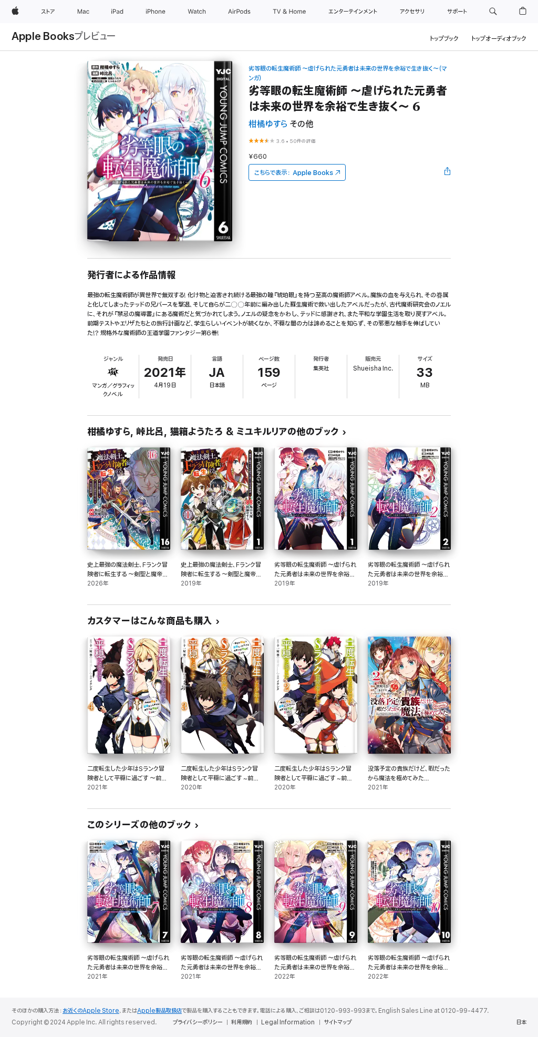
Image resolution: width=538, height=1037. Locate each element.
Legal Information (288, 1022)
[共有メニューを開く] (447, 172)
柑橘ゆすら (268, 124)
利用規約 (241, 1022)
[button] (493, 11)
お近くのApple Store (91, 1010)
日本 (521, 1022)
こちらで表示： (293, 173)
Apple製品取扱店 (159, 1010)
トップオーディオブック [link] (498, 39)
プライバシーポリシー (197, 1022)
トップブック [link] (444, 39)
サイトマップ (337, 1022)
